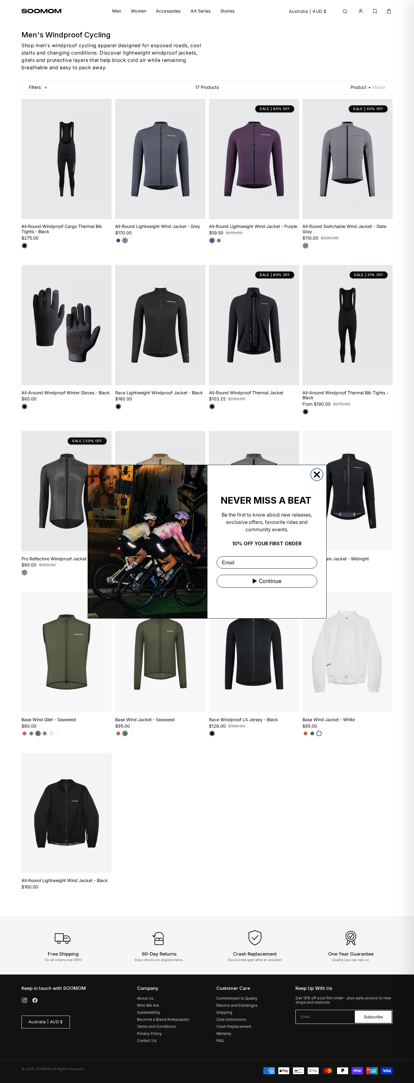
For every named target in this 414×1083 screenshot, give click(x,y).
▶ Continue (266, 581)
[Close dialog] (317, 474)
